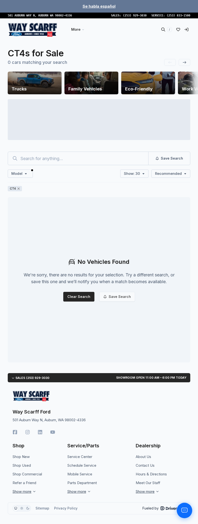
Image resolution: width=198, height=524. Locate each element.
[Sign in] (186, 29)
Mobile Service (79, 474)
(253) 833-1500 (178, 15)
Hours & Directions (151, 474)
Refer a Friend (24, 482)
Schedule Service (81, 465)
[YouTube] (52, 432)
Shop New (21, 456)
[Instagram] (27, 432)
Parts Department (82, 482)
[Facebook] (15, 432)
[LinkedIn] (40, 432)
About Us (143, 456)
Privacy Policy (66, 508)
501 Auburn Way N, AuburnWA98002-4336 (40, 15)
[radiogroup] (22, 508)
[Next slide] (184, 62)
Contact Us (145, 465)
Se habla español (99, 6)
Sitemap (42, 508)
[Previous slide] (170, 62)
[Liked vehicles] (178, 29)
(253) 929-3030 (135, 15)
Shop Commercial (27, 474)
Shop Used (22, 465)
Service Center (79, 456)
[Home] (32, 29)
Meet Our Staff (148, 482)
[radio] (16, 508)
